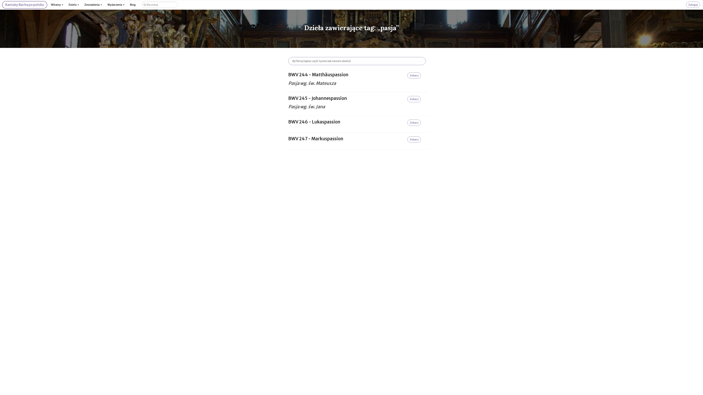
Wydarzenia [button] (115, 4)
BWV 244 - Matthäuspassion (318, 75)
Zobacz (414, 75)
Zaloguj (693, 4)
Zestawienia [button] (92, 4)
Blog (133, 4)
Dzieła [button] (73, 4)
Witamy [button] (56, 4)
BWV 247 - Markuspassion (315, 139)
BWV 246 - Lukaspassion (314, 122)
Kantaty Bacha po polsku (24, 5)
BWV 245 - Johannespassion (317, 98)
